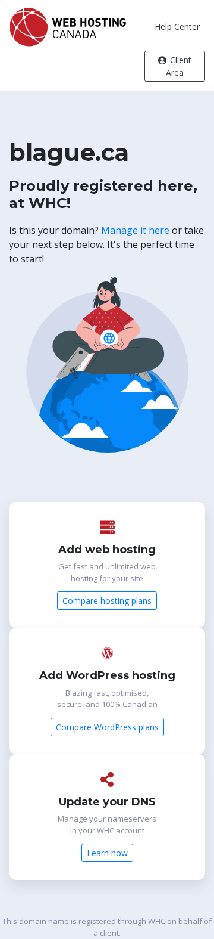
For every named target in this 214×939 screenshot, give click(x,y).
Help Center (177, 26)
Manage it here (135, 230)
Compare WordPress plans (107, 727)
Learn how (107, 853)
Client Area (178, 66)
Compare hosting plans (107, 600)
